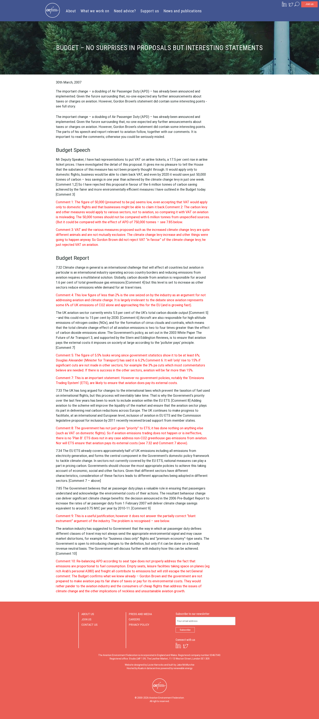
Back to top (301, 711)
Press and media (140, 614)
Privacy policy (139, 624)
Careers (134, 619)
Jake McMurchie (185, 664)
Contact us (89, 624)
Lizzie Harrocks (155, 664)
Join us (309, 4)
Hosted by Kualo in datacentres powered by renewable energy (159, 668)
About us (87, 614)
